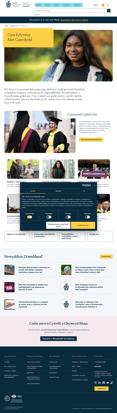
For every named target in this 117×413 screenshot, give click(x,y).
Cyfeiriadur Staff (99, 362)
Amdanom (77, 5)
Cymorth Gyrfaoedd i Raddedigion (56, 181)
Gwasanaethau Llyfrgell (80, 380)
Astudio (38, 5)
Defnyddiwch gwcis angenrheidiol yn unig (58, 225)
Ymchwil (47, 5)
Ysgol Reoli (30, 373)
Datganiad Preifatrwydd (87, 408)
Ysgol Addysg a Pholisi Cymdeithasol (34, 367)
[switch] (48, 217)
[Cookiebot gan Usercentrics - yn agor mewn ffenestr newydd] (83, 185)
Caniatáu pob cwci (83, 225)
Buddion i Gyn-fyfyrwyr (16, 181)
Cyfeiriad (97, 366)
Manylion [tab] (58, 191)
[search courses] (108, 10)
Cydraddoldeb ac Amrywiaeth (55, 367)
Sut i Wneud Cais (10, 366)
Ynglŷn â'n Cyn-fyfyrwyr (16, 234)
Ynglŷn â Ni (53, 362)
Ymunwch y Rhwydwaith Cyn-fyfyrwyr (58, 338)
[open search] (103, 5)
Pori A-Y (37, 15)
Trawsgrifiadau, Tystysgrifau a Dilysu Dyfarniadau (70, 236)
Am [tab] (84, 191)
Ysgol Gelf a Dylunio (33, 362)
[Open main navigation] (107, 5)
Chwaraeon (66, 5)
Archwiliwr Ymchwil (78, 375)
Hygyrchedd (76, 408)
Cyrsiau (6, 362)
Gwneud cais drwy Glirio (74, 19)
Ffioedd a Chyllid (10, 371)
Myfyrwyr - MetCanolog (80, 362)
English (96, 5)
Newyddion (53, 373)
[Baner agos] (94, 185)
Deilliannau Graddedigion (88, 181)
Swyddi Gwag (54, 377)
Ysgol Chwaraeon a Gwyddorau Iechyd (33, 378)
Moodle (74, 371)
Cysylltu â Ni (94, 234)
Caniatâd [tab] (33, 191)
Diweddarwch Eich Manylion (91, 140)
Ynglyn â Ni (13, 26)
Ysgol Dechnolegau (33, 383)
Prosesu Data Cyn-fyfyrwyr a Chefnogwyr (44, 235)
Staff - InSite (76, 366)
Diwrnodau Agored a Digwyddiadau (11, 376)
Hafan (6, 26)
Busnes (56, 5)
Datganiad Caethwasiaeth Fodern (103, 408)
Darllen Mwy (106, 256)
